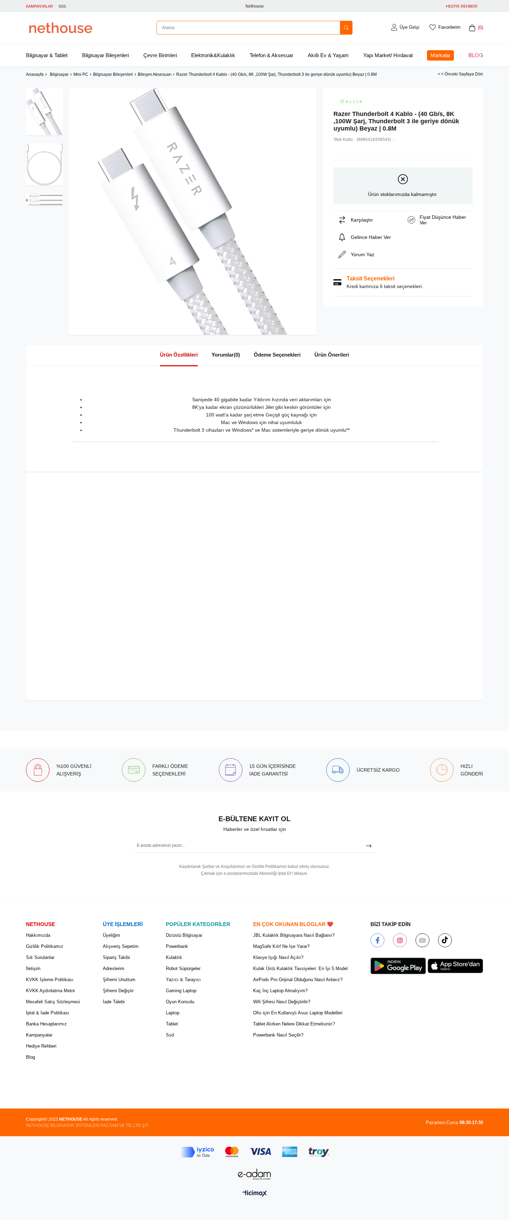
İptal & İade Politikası (47, 1012)
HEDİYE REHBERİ (461, 6)
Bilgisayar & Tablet (47, 55)
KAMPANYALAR (39, 6)
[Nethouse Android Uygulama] (398, 966)
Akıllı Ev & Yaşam (328, 55)
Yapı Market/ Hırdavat (388, 55)
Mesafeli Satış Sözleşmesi (53, 1001)
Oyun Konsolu (180, 1001)
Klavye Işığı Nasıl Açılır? (278, 957)
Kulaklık (174, 957)
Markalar (440, 55)
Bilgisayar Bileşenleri (105, 55)
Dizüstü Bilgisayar (184, 935)
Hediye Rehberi (41, 1046)
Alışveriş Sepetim (121, 946)
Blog (475, 55)
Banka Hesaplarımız (46, 1023)
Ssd (170, 1035)
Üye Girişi (409, 27)
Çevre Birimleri (160, 55)
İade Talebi (114, 1001)
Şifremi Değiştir (118, 990)
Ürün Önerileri (331, 355)
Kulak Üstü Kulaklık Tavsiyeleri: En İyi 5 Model (300, 968)
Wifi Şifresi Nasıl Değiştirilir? (281, 1001)
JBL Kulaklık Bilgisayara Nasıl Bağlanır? (293, 935)
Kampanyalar (39, 1035)
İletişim (33, 968)
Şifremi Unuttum (119, 979)
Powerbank (177, 946)
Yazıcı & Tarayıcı (183, 979)
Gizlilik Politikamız (44, 946)
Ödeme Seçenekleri (277, 355)
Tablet (172, 1023)
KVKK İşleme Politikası (49, 979)
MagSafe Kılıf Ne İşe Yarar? (281, 946)
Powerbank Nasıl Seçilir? (278, 1035)
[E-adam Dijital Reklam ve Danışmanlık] (254, 1174)
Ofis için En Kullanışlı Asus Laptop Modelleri (297, 1012)
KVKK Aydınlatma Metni (50, 990)
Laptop (172, 1012)
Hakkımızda (38, 935)
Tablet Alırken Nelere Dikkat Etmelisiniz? (294, 1023)
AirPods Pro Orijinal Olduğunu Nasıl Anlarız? (297, 979)
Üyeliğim (111, 935)
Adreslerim (113, 968)
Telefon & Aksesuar (271, 55)
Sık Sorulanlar (40, 957)
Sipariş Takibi (116, 957)
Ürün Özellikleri (179, 355)
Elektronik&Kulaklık (213, 55)
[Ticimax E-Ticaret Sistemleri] (254, 1193)
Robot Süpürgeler (183, 968)
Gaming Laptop (181, 990)
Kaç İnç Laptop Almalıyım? (280, 990)
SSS (62, 6)
